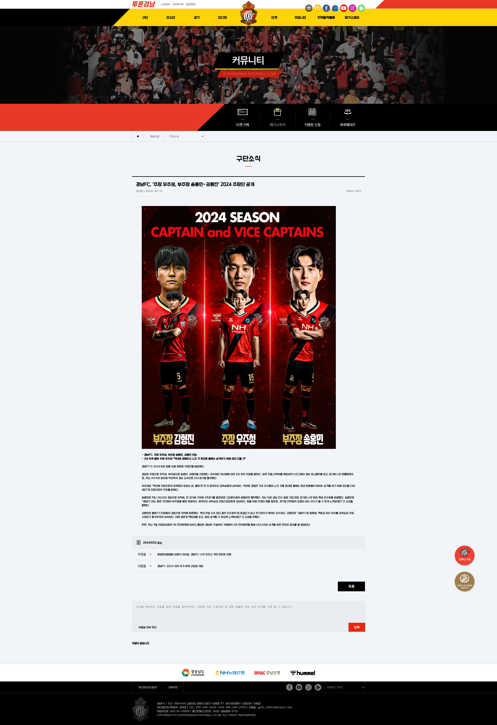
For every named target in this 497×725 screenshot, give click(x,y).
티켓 (274, 17)
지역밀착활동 (326, 17)
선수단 (170, 17)
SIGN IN (178, 4)
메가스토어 (352, 17)
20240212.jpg (152, 542)
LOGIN (165, 4)
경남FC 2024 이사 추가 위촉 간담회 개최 (180, 566)
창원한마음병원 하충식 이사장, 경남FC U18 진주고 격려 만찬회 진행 (194, 554)
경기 (197, 17)
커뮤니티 (300, 17)
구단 (145, 17)
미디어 (222, 17)
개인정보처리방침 (147, 687)
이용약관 (173, 687)
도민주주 (190, 4)
